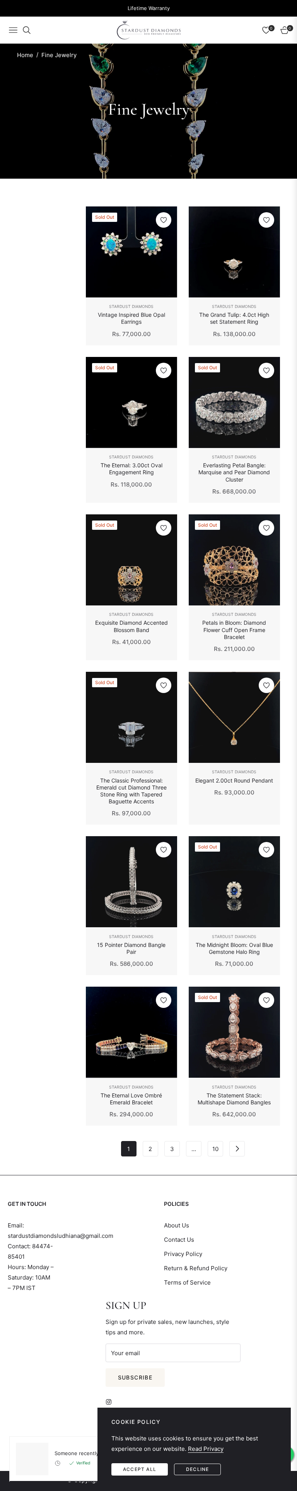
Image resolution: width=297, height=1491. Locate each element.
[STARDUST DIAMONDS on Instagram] (111, 1401)
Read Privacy (206, 1448)
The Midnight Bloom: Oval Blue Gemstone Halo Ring (234, 948)
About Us (176, 1225)
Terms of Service (187, 1282)
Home (25, 55)
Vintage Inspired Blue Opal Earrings (131, 318)
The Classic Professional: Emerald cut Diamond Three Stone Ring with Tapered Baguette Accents (131, 791)
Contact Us (179, 1239)
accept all (139, 1469)
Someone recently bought (86, 1453)
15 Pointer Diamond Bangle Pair (131, 948)
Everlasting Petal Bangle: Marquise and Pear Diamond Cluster (234, 472)
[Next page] (237, 1148)
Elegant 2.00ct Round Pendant (234, 780)
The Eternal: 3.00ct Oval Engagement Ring (131, 468)
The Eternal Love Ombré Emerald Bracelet (131, 1099)
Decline (197, 1469)
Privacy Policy (183, 1254)
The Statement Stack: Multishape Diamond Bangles (234, 1099)
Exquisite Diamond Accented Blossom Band (131, 626)
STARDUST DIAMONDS (131, 306)
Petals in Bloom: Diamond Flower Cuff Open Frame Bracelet (234, 629)
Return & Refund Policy (195, 1268)
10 (215, 1149)
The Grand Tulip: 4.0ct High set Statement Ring (234, 318)
